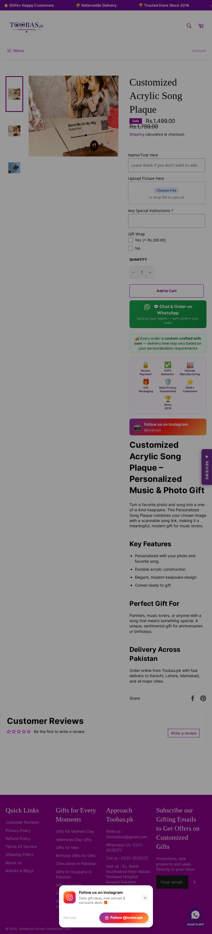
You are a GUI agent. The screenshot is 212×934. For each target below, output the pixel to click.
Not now (69, 918)
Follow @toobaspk (126, 917)
